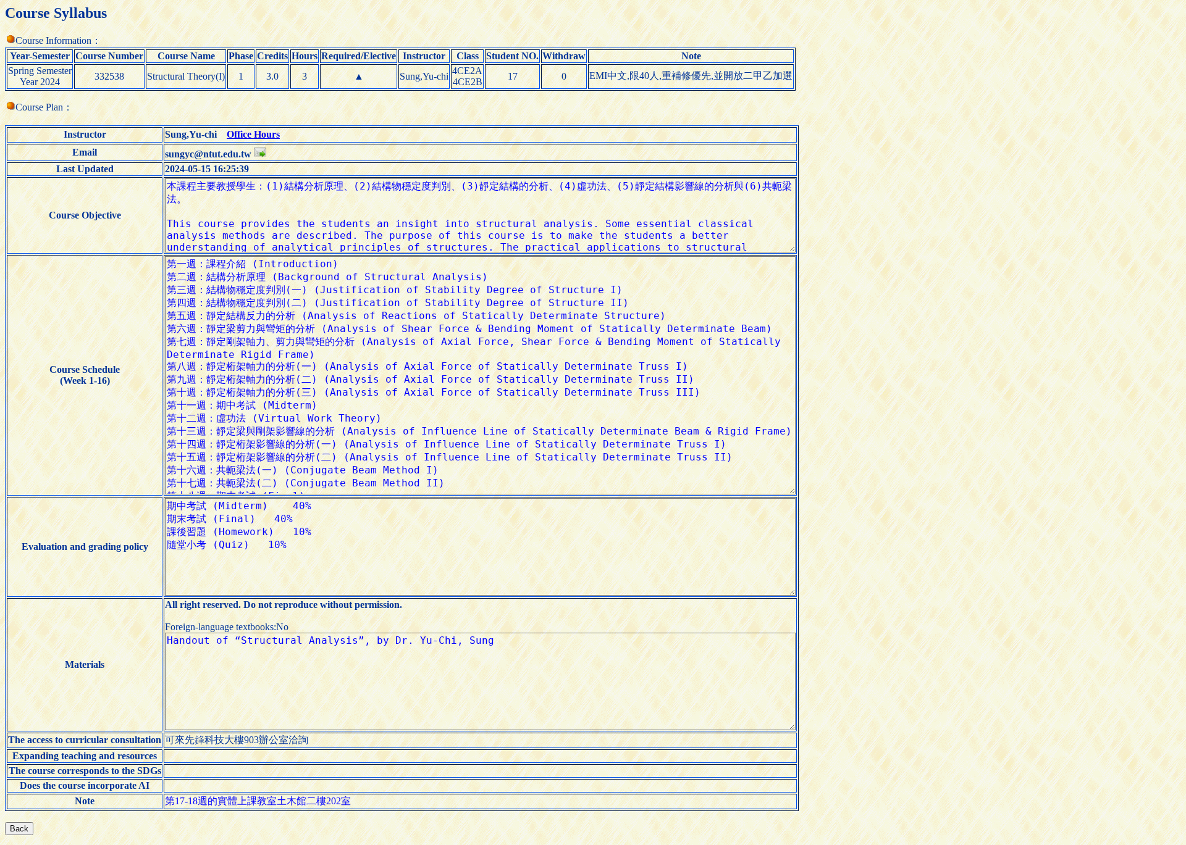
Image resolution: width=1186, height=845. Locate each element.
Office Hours (253, 134)
